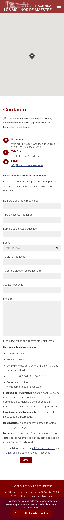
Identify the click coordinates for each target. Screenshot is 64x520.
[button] (32, 56)
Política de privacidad (37, 513)
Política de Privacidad (29, 496)
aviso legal (11, 452)
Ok (16, 513)
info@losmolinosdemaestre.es (27, 165)
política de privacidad (43, 448)
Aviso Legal (47, 496)
